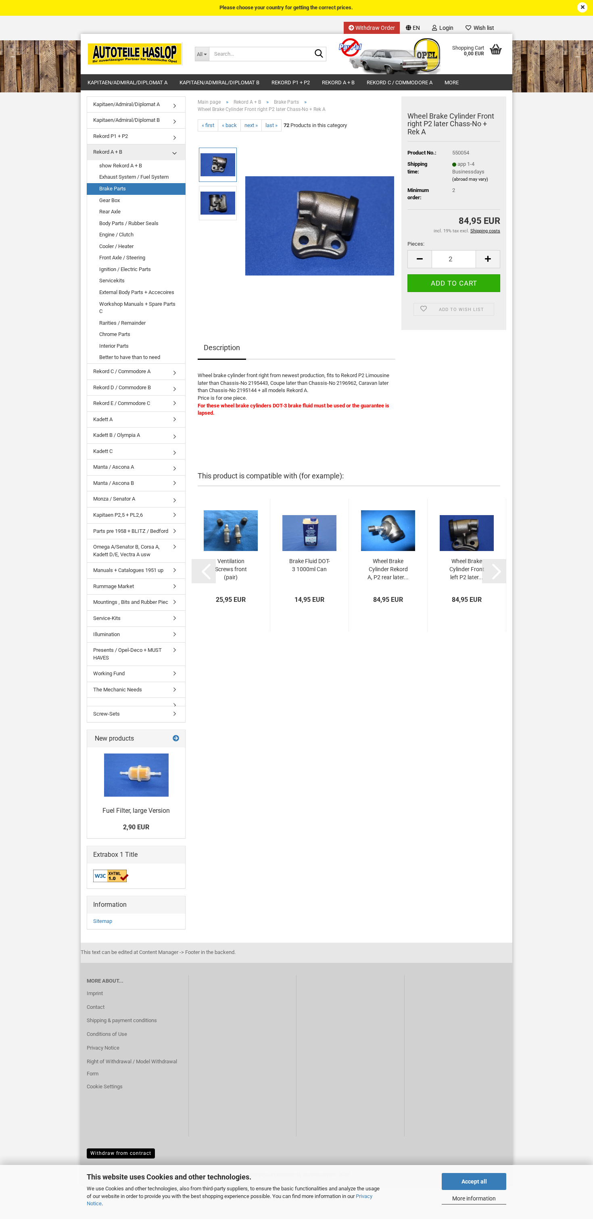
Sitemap (102, 921)
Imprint (95, 993)
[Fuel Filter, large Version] (136, 775)
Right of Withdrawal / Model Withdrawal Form (132, 1067)
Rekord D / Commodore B (122, 387)
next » (251, 125)
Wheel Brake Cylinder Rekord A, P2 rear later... (388, 569)
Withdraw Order (374, 28)
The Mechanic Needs (117, 690)
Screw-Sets (106, 714)
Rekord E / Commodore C (121, 403)
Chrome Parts (114, 334)
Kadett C (103, 451)
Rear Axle (110, 212)
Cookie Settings (105, 1086)
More (452, 82)
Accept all (474, 1181)
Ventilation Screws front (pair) (231, 569)
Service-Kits (107, 618)
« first (208, 125)
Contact (95, 1007)
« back (229, 125)
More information (474, 1198)
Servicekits (112, 281)
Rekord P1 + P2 (290, 82)
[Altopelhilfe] (135, 54)
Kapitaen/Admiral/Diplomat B (219, 82)
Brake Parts (112, 189)
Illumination (106, 634)
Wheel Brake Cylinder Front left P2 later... (466, 569)
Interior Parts (114, 346)
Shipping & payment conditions (122, 1020)
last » (271, 125)
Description (222, 347)
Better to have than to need (129, 357)
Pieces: (415, 244)
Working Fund (109, 673)
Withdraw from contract (120, 1153)
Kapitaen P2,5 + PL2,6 (118, 515)
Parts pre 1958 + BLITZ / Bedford (130, 531)
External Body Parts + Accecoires (136, 292)
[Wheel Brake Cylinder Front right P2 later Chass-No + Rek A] (319, 222)
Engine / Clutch (116, 235)
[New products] (176, 738)
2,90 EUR (136, 827)
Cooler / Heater (116, 246)
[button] (413, 28)
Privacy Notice (103, 1048)
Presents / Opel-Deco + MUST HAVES (127, 654)
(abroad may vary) (470, 179)
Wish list (482, 28)
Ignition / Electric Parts (125, 269)
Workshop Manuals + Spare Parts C (137, 308)
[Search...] (318, 54)
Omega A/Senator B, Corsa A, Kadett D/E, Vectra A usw (126, 550)
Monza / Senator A (114, 499)
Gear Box (109, 200)
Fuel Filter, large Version (136, 810)
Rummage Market (113, 586)
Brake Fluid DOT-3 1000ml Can (309, 565)
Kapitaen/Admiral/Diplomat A (127, 82)
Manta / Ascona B (113, 483)
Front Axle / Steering (122, 258)
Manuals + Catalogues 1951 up (128, 570)
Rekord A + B (338, 82)
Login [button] (445, 28)
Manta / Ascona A (113, 467)
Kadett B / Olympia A (116, 435)
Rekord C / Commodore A (399, 82)
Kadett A (103, 419)
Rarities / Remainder (122, 323)
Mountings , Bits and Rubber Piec (130, 602)
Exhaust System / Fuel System (134, 177)
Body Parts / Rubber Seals (129, 223)
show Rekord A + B (120, 166)
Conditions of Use (107, 1034)
